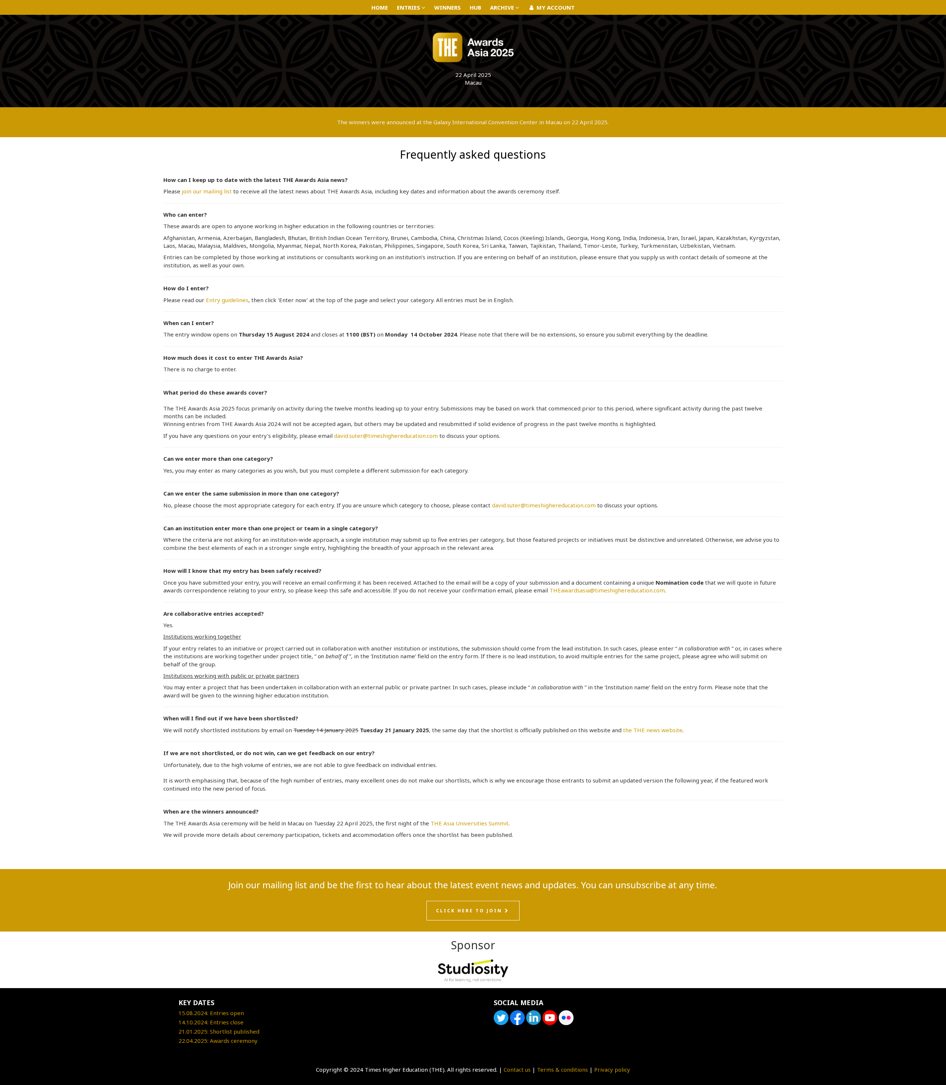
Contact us (517, 1069)
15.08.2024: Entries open (211, 1013)
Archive (502, 7)
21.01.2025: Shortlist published (218, 1031)
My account (555, 7)
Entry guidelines (227, 300)
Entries (409, 7)
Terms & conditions (562, 1069)
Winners (447, 7)
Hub (475, 7)
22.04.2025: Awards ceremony (218, 1040)
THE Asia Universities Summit (469, 823)
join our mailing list (207, 191)
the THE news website (653, 730)
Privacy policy (612, 1069)
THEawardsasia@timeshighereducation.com (607, 590)
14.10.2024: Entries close (211, 1022)
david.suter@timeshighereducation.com (386, 435)
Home (379, 7)
